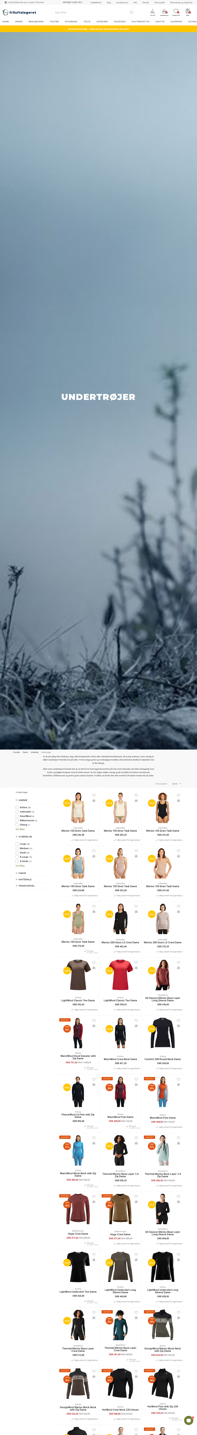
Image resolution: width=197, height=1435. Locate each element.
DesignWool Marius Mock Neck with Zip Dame (163, 1349)
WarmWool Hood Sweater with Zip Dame (78, 1057)
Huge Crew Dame (78, 1234)
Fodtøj (54, 21)
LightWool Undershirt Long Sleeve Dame (120, 1291)
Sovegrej (102, 21)
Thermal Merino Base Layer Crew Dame (78, 1349)
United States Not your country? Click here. (26, 2)
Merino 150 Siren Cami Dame (78, 831)
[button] (152, 12)
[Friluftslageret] (19, 12)
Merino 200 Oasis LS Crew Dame (120, 942)
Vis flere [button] (20, 829)
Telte (86, 21)
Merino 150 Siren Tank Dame (120, 831)
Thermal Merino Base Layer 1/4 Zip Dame (120, 1175)
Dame (5, 21)
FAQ (135, 3)
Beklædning (36, 21)
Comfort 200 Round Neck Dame (163, 1059)
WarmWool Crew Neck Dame (120, 1059)
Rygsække (71, 21)
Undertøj (34, 752)
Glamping (176, 21)
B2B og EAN (160, 3)
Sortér (175, 784)
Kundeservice (122, 3)
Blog (109, 3)
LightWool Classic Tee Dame (78, 1000)
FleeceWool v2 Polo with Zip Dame (78, 1115)
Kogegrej (119, 21)
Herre (18, 21)
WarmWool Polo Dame (120, 1117)
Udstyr (159, 21)
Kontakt (146, 3)
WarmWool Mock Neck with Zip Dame (78, 1174)
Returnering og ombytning (181, 3)
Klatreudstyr (140, 21)
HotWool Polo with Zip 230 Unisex (162, 1407)
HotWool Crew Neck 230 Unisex (120, 1410)
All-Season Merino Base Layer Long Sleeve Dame (162, 999)
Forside (16, 752)
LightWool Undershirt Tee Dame (78, 1292)
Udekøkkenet (95, 3)
